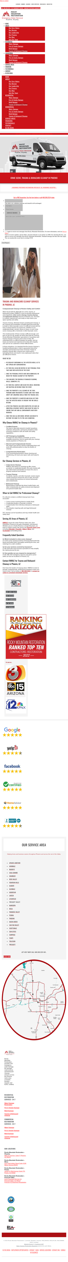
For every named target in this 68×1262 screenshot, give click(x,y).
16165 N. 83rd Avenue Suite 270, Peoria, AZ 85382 (14, 1172)
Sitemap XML (56, 1250)
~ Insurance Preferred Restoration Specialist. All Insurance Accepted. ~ (34, 187)
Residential (8, 42)
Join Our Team (13, 39)
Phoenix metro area (33, 527)
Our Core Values (14, 28)
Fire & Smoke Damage (16, 46)
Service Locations (45, 1250)
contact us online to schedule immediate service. (21, 571)
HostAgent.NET (39, 1244)
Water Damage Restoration (9, 1104)
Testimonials (10, 123)
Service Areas (10, 118)
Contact (8, 125)
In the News (9, 73)
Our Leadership (14, 32)
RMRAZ (5, 522)
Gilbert (24, 529)
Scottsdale (6, 530)
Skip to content (4, 1)
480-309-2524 (25, 571)
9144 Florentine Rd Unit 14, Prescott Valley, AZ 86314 (13, 1180)
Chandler (18, 529)
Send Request (5, 242)
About (7, 26)
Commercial (9, 53)
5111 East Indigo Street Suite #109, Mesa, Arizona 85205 (15, 1164)
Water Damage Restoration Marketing (27, 1246)
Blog (37, 1250)
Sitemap (31, 1250)
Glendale (12, 529)
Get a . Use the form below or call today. (34, 197)
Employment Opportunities (19, 1250)
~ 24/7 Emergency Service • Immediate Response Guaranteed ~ (34, 134)
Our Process (13, 35)
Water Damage (13, 44)
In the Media (6, 1250)
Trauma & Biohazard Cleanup (18, 51)
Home (7, 77)
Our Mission (13, 30)
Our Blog (12, 37)
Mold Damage (13, 48)
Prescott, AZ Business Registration (15, 1182)
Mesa (29, 529)
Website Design (28, 1244)
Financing (9, 121)
